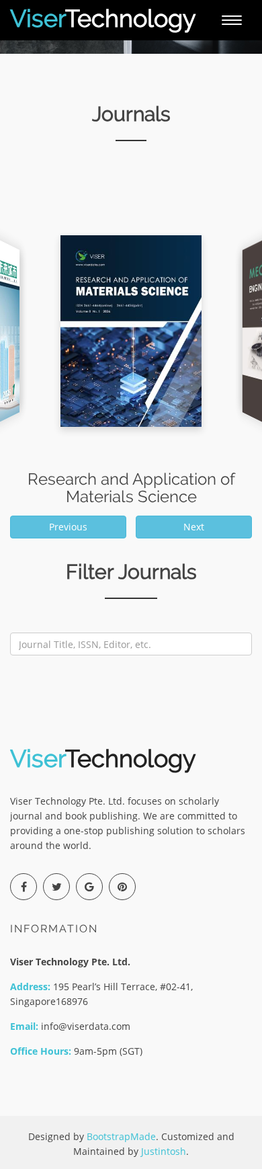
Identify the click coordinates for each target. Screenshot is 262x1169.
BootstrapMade (121, 1136)
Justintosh (163, 1151)
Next (193, 526)
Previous (68, 526)
